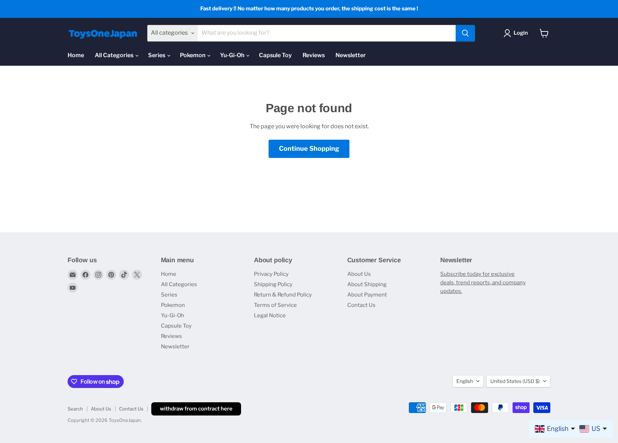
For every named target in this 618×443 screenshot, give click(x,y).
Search (75, 409)
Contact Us (361, 305)
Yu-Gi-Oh (232, 55)
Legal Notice (270, 315)
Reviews (314, 55)
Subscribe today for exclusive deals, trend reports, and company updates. (483, 282)
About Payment (367, 295)
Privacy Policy (271, 274)
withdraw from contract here (196, 408)
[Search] (465, 33)
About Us (359, 274)
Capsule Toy (275, 55)
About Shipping (367, 284)
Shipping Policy (273, 284)
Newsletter (350, 55)
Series (157, 55)
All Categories (114, 55)
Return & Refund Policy (283, 295)
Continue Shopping (309, 148)
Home (76, 55)
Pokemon (193, 55)
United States (515, 381)
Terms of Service (275, 305)
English (464, 381)
